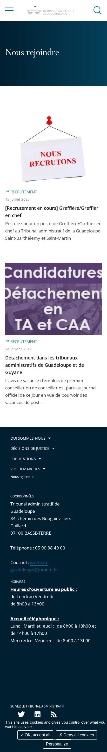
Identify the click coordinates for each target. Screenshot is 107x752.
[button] (97, 10)
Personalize (57, 744)
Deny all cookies (78, 735)
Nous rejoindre (22, 477)
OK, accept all (37, 735)
